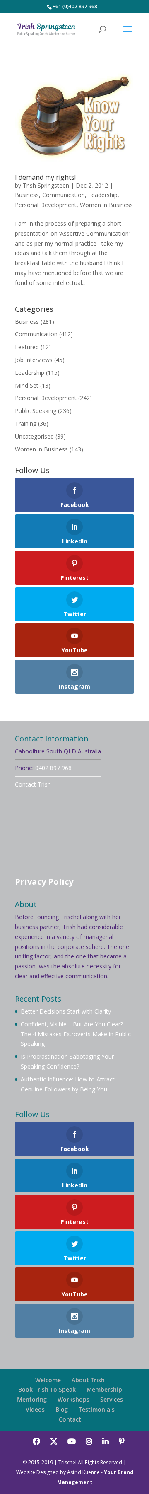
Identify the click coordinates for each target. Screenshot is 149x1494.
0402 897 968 (53, 768)
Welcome (48, 1380)
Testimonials (97, 1409)
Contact (70, 1419)
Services (111, 1399)
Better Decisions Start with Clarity (66, 1011)
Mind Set (26, 385)
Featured (27, 347)
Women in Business (106, 205)
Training (25, 423)
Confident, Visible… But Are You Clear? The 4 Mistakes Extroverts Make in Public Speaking (76, 1034)
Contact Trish (33, 784)
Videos (35, 1409)
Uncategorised (34, 436)
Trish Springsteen (46, 185)
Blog (61, 1409)
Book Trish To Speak (47, 1389)
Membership (104, 1389)
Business (27, 195)
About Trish (88, 1380)
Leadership (103, 195)
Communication (63, 195)
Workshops (73, 1399)
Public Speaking (35, 411)
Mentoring (32, 1399)
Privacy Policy (44, 881)
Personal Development (46, 205)
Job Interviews (34, 360)
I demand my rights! (45, 177)
